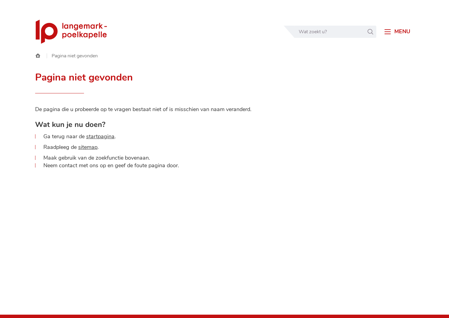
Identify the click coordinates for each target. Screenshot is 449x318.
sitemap (87, 147)
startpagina (100, 136)
